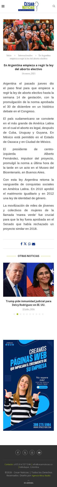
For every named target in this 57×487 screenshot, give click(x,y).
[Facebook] (17, 452)
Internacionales (25, 55)
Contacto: (9, 464)
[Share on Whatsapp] (29, 244)
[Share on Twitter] (25, 244)
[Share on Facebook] (21, 244)
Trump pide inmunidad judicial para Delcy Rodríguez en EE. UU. (28, 302)
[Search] (53, 6)
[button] (6, 288)
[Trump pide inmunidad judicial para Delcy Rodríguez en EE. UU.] (28, 280)
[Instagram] (32, 452)
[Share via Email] (33, 244)
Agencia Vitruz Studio (41, 475)
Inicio (9, 55)
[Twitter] (25, 452)
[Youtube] (39, 452)
